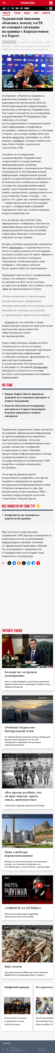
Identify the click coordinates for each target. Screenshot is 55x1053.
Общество (6, 46)
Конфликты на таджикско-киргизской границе (31, 46)
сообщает (18, 140)
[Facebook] (33, 563)
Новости (6, 13)
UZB (21, 8)
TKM (16, 8)
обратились (16, 247)
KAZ (4, 8)
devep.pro (41, 1050)
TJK (12, 8)
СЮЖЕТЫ (46, 13)
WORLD (26, 8)
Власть (48, 42)
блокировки (40, 367)
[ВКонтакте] (14, 563)
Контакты (6, 1043)
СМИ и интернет (37, 42)
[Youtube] (38, 563)
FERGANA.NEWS (28, 3)
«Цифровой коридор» (17, 987)
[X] (9, 563)
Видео (27, 13)
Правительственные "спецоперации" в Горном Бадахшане (25, 50)
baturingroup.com (16, 1050)
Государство (24, 42)
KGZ (8, 8)
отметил (10, 322)
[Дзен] (24, 563)
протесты (18, 137)
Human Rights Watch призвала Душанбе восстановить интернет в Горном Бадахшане (27, 397)
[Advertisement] (27, 598)
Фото (36, 13)
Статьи (17, 13)
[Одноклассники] (19, 563)
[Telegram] (28, 563)
